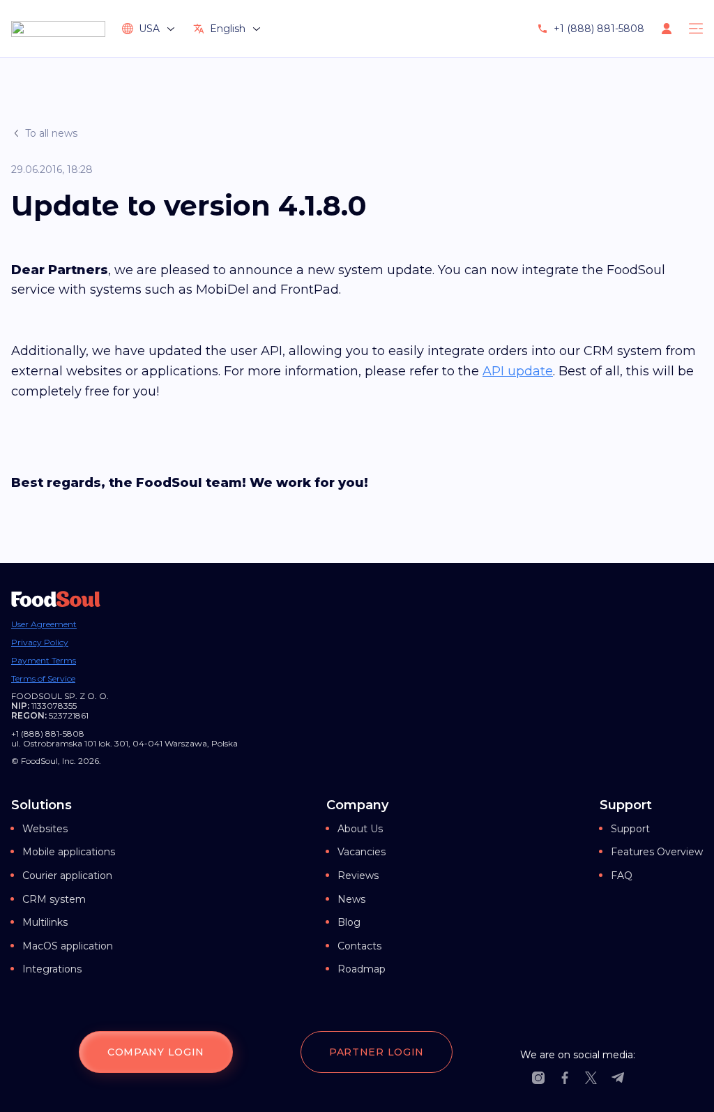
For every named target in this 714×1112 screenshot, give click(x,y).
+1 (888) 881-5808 (599, 28)
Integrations (52, 969)
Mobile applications (68, 852)
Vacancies (361, 852)
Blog (348, 922)
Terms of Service (43, 679)
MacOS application (67, 946)
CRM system (54, 899)
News (351, 899)
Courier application (67, 875)
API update (518, 371)
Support (630, 828)
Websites (45, 828)
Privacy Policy (39, 642)
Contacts (359, 946)
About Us (360, 828)
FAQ (621, 875)
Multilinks (45, 922)
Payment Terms (43, 661)
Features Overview (657, 852)
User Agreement (44, 624)
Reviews (358, 875)
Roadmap (361, 969)
